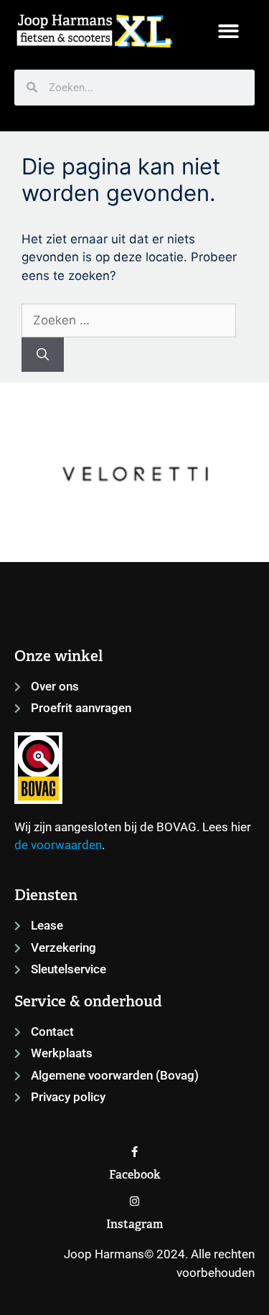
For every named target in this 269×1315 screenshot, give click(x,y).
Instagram (134, 1224)
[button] (229, 31)
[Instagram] (134, 1201)
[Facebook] (134, 1151)
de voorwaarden (58, 845)
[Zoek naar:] (129, 320)
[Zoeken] (43, 354)
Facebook (135, 1174)
